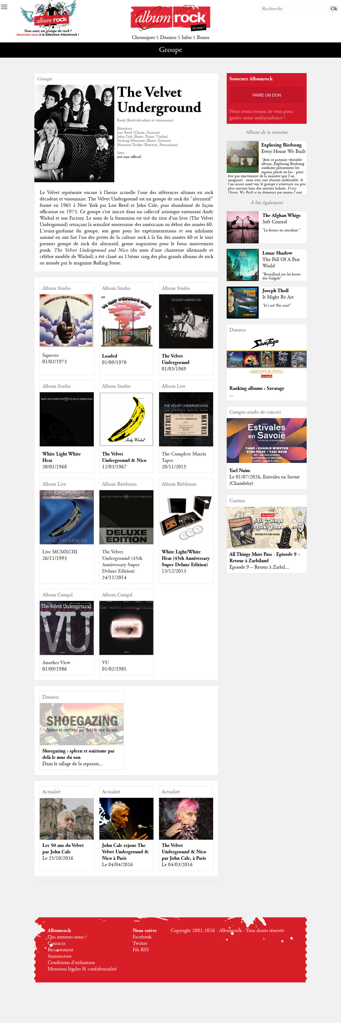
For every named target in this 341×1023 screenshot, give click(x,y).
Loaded (109, 356)
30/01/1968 (54, 467)
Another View (56, 663)
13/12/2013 (174, 571)
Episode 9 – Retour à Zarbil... (259, 567)
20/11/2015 (174, 467)
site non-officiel (129, 157)
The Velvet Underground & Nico (124, 457)
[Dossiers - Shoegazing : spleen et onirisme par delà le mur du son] (82, 724)
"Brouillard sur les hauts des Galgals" (281, 276)
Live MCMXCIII (59, 552)
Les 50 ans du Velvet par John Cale (63, 848)
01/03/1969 (174, 369)
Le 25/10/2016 (57, 858)
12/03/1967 (114, 467)
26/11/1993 (54, 558)
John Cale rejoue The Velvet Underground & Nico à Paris (125, 851)
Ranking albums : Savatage (256, 388)
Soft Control (274, 222)
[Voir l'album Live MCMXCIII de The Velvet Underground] (67, 543)
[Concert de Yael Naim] (267, 461)
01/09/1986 (54, 669)
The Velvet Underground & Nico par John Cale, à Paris (184, 851)
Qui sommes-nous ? (67, 937)
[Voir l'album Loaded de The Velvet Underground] (126, 347)
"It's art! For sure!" (276, 305)
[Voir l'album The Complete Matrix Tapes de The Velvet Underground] (186, 445)
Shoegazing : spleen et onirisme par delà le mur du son (78, 754)
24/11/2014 (114, 577)
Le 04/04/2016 (117, 865)
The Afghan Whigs (281, 215)
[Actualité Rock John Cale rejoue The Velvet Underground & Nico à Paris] (126, 825)
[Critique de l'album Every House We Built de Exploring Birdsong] (243, 171)
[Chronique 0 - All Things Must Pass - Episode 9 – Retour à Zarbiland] (267, 531)
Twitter (140, 943)
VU (105, 663)
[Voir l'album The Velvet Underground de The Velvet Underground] (186, 347)
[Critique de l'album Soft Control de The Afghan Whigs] (243, 242)
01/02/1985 (114, 669)
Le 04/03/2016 (177, 865)
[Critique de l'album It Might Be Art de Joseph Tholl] (243, 317)
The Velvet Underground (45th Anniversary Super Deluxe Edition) (122, 561)
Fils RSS (141, 950)
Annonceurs (59, 956)
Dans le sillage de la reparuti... (72, 764)
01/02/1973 (54, 362)
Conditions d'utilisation (71, 962)
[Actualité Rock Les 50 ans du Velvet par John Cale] (67, 825)
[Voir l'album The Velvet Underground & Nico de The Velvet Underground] (126, 445)
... (231, 395)
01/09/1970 (114, 362)
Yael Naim (239, 470)
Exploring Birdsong (281, 145)
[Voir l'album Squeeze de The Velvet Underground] (67, 346)
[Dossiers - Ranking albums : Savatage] (267, 379)
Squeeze (50, 355)
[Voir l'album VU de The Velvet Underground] (126, 654)
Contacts (56, 943)
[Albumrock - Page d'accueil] (170, 30)
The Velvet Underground (175, 359)
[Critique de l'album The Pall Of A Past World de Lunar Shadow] (243, 279)
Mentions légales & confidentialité (82, 969)
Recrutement (61, 950)
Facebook (142, 937)
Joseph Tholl (275, 291)
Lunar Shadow (277, 253)
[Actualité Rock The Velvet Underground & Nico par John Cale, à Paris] (186, 825)
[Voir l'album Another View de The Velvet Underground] (67, 654)
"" (267, 182)
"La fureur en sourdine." (281, 230)
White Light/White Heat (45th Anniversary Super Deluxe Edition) (186, 558)
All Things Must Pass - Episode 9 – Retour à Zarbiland (265, 557)
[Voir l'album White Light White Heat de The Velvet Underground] (67, 445)
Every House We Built (283, 151)
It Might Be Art (278, 297)
